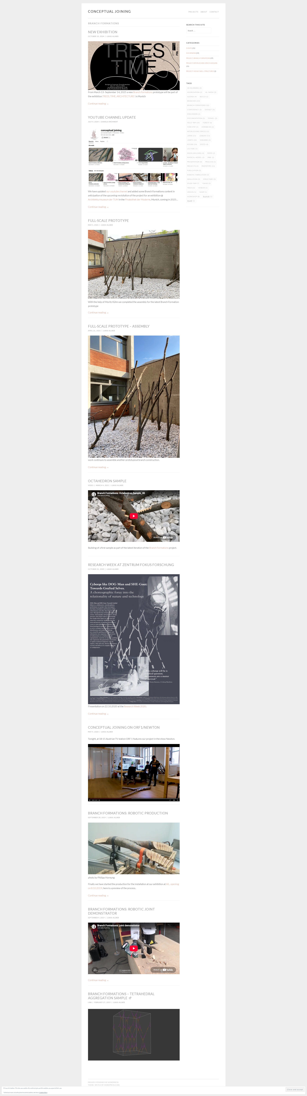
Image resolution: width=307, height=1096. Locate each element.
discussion (193, 114)
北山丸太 (207, 197)
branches (193, 101)
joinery (204, 136)
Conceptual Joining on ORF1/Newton (124, 727)
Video (91, 485)
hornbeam (208, 127)
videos (191, 192)
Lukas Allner (112, 36)
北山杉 (191, 201)
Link (90, 1002)
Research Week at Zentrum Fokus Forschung (131, 565)
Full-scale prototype (108, 221)
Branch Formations (143, 92)
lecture (192, 149)
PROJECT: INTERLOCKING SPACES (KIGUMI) (201, 63)
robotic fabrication (198, 175)
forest (207, 123)
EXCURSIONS (191, 53)
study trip (193, 183)
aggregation (194, 92)
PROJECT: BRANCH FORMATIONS (198, 58)
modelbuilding (195, 153)
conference (194, 110)
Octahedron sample (107, 481)
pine (211, 157)
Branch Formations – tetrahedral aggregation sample (121, 996)
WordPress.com (111, 1085)
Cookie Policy (43, 1092)
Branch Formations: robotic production (128, 813)
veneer (203, 188)
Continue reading (98, 103)
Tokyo (206, 183)
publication (194, 170)
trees (191, 188)
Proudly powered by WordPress (103, 1082)
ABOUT (204, 12)
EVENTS (189, 48)
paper (211, 153)
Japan (191, 136)
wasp (203, 192)
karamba (205, 140)
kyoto (204, 144)
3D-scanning (194, 88)
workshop (193, 197)
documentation (196, 118)
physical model (196, 157)
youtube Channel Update (112, 117)
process (210, 162)
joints (192, 140)
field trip (193, 123)
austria (192, 97)
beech (204, 97)
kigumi (192, 144)
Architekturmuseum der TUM (103, 199)
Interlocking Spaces (198, 131)
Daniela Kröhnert (109, 122)
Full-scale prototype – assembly (119, 326)
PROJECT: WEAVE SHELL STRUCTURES (200, 71)
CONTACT (214, 12)
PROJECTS (193, 12)
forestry (192, 127)
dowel (212, 118)
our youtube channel (116, 191)
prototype (208, 166)
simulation (193, 179)
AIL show (210, 92)
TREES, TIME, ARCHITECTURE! (118, 96)
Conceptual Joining (109, 11)
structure (209, 179)
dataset (210, 110)
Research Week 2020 (135, 706)
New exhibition (102, 32)
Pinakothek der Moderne (137, 199)
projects (193, 166)
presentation (194, 162)
